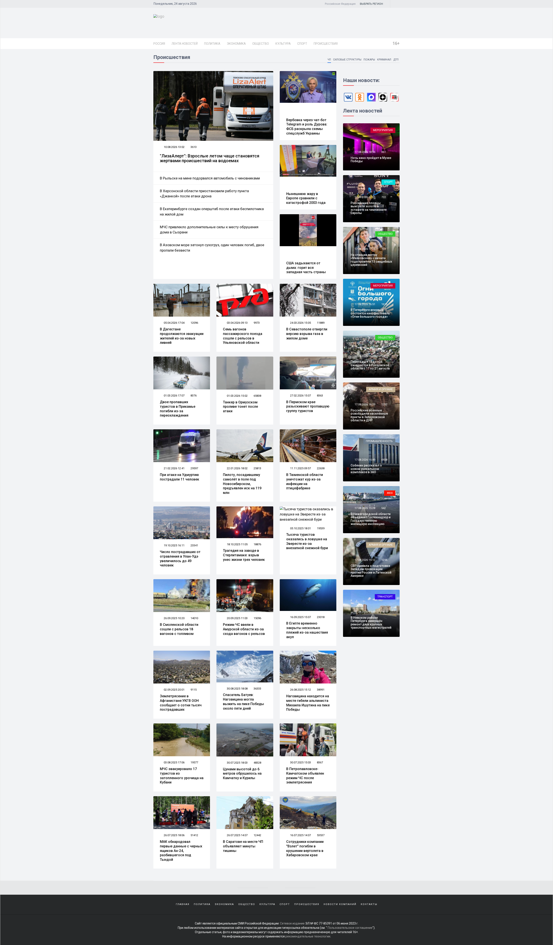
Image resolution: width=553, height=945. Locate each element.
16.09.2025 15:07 (300, 617)
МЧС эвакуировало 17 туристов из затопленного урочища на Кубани (181, 775)
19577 (194, 762)
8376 (194, 395)
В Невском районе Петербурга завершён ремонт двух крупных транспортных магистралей (371, 622)
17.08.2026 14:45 (364, 611)
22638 (320, 468)
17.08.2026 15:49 (364, 459)
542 (383, 356)
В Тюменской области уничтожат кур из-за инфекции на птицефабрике (304, 481)
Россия (159, 43)
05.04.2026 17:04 (173, 322)
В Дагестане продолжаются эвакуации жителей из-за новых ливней (181, 336)
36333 (257, 688)
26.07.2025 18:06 (173, 835)
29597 (194, 468)
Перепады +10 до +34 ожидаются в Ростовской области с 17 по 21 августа (370, 365)
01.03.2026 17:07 (173, 395)
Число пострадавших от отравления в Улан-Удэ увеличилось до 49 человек (180, 558)
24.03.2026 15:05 (300, 322)
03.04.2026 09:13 (237, 322)
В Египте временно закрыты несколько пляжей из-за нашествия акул (307, 630)
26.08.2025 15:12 (300, 689)
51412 (194, 835)
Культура (283, 43)
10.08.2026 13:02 (173, 147)
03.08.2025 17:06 (173, 762)
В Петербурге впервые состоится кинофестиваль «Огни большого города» (370, 313)
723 (383, 249)
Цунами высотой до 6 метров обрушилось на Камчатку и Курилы (242, 773)
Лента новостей (185, 43)
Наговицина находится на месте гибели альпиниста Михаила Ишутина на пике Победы (308, 703)
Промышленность (379, 441)
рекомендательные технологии (307, 936)
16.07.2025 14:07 (300, 835)
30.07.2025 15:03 (300, 762)
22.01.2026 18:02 (237, 468)
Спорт (302, 43)
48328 (257, 762)
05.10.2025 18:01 (300, 528)
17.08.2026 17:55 (364, 197)
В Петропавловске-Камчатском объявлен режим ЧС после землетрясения (305, 775)
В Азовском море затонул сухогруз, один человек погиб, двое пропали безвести (212, 247)
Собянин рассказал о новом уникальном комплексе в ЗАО (366, 469)
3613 (194, 147)
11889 (320, 322)
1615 (384, 304)
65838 (257, 395)
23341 (194, 545)
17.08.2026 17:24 (364, 249)
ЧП (329, 59)
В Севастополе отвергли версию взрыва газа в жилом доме (306, 333)
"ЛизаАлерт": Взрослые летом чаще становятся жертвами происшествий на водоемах (209, 158)
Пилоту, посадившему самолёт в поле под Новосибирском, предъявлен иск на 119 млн (242, 484)
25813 (257, 468)
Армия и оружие (381, 389)
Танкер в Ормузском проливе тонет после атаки (240, 406)
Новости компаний (340, 904)
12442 (257, 835)
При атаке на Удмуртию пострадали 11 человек (179, 477)
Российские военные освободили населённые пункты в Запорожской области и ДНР (369, 415)
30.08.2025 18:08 (237, 688)
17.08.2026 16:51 (364, 304)
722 (383, 197)
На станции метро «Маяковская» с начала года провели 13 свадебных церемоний (371, 259)
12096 (194, 322)
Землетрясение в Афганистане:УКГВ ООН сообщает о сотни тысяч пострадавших (181, 703)
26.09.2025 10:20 (173, 618)
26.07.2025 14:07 (237, 835)
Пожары (369, 59)
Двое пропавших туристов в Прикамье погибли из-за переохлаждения (177, 408)
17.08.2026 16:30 (364, 356)
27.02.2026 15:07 (300, 395)
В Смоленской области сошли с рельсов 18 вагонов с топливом (179, 629)
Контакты (369, 904)
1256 (384, 559)
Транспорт (385, 596)
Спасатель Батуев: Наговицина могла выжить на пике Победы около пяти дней (243, 701)
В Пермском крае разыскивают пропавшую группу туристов (307, 406)
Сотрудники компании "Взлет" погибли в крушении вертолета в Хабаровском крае (305, 848)
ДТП (396, 59)
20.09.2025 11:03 (237, 618)
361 (383, 152)
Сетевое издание (292, 923)
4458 (384, 459)
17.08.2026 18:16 (364, 152)
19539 (320, 528)
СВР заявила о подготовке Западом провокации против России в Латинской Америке (371, 570)
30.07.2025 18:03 (237, 762)
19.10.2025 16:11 (173, 545)
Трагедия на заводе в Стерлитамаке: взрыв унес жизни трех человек (244, 555)
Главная (182, 904)
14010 (194, 618)
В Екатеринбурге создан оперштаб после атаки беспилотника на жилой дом (212, 211)
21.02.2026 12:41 (173, 468)
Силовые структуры (347, 59)
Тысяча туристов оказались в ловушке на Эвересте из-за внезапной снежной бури (307, 541)
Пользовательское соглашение (350, 927)
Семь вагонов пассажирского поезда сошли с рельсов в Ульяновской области (242, 336)
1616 (384, 611)
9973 (257, 322)
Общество (260, 43)
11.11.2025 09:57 (300, 468)
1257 (384, 404)
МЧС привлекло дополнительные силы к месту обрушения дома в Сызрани (209, 229)
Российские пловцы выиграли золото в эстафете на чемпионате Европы (369, 208)
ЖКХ (390, 493)
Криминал (384, 59)
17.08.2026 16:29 (364, 404)
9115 (194, 689)
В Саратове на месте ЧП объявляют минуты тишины (243, 846)
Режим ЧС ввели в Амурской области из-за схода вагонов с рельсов (244, 629)
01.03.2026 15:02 (237, 395)
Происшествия (326, 43)
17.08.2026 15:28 (364, 508)
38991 (320, 689)
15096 (257, 618)
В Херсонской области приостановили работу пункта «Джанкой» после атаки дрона (204, 193)
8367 (320, 762)
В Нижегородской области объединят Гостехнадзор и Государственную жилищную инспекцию (371, 519)
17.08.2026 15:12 (364, 559)
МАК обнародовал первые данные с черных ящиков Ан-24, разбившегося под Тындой (181, 851)
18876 (257, 544)
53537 (320, 835)
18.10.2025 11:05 (237, 544)
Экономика (236, 43)
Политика (212, 43)
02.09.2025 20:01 (173, 689)
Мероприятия (383, 130)
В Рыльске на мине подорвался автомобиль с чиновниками (210, 178)
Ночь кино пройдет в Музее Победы (371, 159)
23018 (320, 617)
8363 (320, 395)
